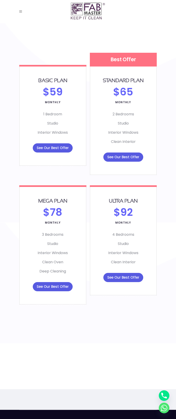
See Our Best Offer (53, 147)
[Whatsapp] (164, 408)
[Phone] (164, 395)
